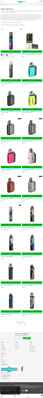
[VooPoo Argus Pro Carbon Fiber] (11, 272)
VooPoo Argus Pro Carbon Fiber (6, 285)
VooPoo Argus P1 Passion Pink (6, 170)
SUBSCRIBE (27, 338)
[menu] (1, 1)
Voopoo (11, 53)
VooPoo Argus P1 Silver (26, 199)
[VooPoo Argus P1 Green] (11, 127)
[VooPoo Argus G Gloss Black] (11, 69)
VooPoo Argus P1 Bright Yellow (27, 112)
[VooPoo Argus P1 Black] (11, 98)
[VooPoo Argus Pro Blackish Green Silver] (11, 243)
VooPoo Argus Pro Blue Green (27, 256)
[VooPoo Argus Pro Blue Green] (32, 243)
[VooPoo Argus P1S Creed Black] (11, 214)
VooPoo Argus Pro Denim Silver (27, 314)
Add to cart (11, 51)
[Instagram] (5, 378)
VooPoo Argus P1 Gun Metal (26, 141)
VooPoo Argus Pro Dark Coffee (27, 285)
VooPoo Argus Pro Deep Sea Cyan (6, 314)
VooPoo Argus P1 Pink (25, 170)
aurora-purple (1, 55)
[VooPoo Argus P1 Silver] (32, 185)
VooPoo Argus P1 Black (4, 112)
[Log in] (38, 1)
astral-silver (3, 55)
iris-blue (7, 55)
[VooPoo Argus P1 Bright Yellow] (32, 98)
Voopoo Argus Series (6, 4)
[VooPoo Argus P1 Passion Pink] (11, 156)
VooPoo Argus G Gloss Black (5, 83)
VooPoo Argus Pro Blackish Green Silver (7, 256)
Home (1, 4)
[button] (20, 29)
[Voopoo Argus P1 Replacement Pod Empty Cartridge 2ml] (32, 41)
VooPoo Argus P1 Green (5, 141)
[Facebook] (2, 378)
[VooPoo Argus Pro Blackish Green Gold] (32, 214)
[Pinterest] (8, 378)
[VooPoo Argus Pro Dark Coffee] (32, 272)
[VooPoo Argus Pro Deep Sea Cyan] (11, 300)
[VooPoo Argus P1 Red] (11, 185)
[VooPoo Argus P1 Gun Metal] (32, 127)
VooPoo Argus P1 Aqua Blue (26, 83)
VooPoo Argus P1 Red (4, 199)
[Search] (4, 1)
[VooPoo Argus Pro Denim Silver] (32, 300)
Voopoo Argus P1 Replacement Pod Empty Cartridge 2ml (31, 54)
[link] (28, 396)
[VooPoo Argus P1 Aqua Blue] (32, 69)
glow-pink (5, 55)
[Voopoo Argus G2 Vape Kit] (11, 41)
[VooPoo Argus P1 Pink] (32, 156)
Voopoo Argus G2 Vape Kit (8, 56)
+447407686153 (8, 375)
